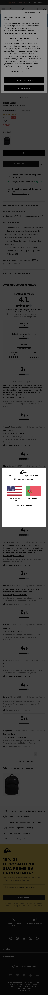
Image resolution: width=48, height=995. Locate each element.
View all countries (24, 506)
